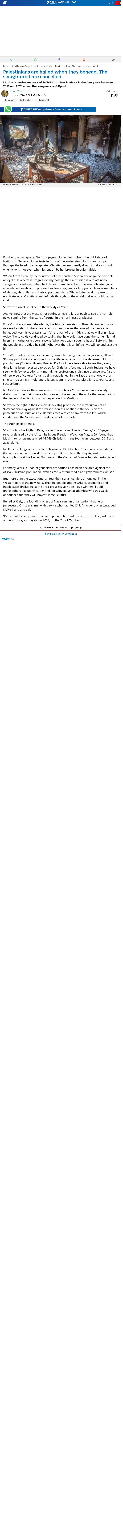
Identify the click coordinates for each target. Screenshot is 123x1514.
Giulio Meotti (17, 91)
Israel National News (13, 66)
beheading (26, 100)
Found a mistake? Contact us (60, 534)
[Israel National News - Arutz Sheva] (61, 2)
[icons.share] (118, 3)
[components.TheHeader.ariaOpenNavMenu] (19, 2)
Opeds (27, 66)
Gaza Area (10, 100)
